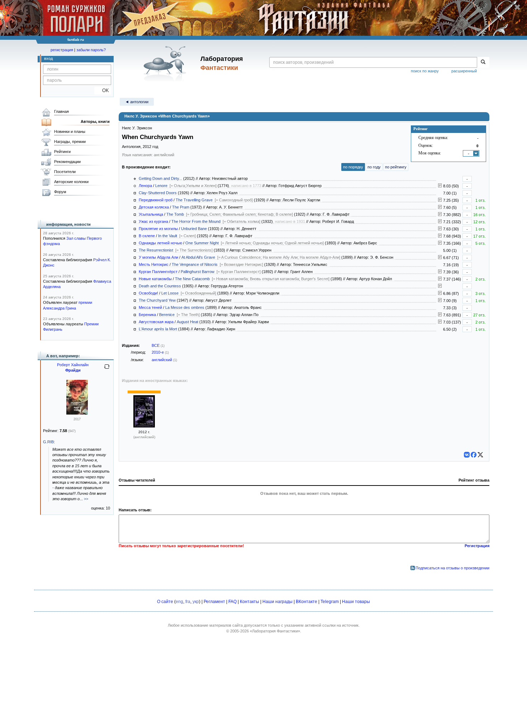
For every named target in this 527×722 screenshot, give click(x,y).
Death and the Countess (160, 286)
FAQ (232, 601)
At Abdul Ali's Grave (198, 257)
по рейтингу (396, 167)
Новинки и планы (69, 131)
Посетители (65, 171)
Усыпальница (151, 214)
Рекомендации (67, 161)
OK (102, 90)
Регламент (214, 601)
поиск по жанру (425, 71)
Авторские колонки (71, 182)
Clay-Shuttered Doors (158, 193)
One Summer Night (202, 243)
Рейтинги (62, 151)
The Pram (180, 207)
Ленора (145, 185)
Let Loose (170, 293)
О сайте (165, 601)
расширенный (464, 71)
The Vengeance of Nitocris (195, 264)
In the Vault (167, 236)
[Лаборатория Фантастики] (166, 63)
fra (187, 601)
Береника (147, 314)
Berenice (167, 314)
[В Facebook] (473, 455)
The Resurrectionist (156, 250)
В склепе (147, 236)
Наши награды (277, 601)
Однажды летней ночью (160, 243)
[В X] (480, 455)
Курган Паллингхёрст (158, 271)
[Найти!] (483, 62)
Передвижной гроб (155, 200)
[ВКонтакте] (467, 455)
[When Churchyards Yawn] (144, 426)
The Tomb (175, 214)
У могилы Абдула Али (158, 257)
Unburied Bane (194, 228)
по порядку (353, 167)
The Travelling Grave (194, 200)
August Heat (187, 322)
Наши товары (356, 601)
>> (86, 499)
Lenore (161, 185)
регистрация (62, 50)
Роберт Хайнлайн (73, 365)
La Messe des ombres (184, 307)
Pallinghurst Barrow (197, 271)
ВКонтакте (306, 601)
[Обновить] (107, 369)
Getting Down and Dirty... (160, 178)
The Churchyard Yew (157, 300)
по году (374, 167)
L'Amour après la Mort (158, 329)
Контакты (249, 601)
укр (196, 601)
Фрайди (73, 370)
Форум (60, 192)
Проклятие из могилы (158, 228)
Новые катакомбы (155, 279)
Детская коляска (154, 207)
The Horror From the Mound (195, 221)
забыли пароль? (91, 50)
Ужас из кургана (153, 221)
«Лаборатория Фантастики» (275, 631)
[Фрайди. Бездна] (77, 413)
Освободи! (148, 293)
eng (179, 601)
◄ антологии (136, 102)
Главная (61, 111)
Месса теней (150, 307)
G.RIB (48, 442)
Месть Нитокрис (153, 264)
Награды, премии (70, 141)
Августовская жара (156, 322)
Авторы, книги (95, 121)
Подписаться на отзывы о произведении (452, 568)
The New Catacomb (192, 279)
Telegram (330, 601)
